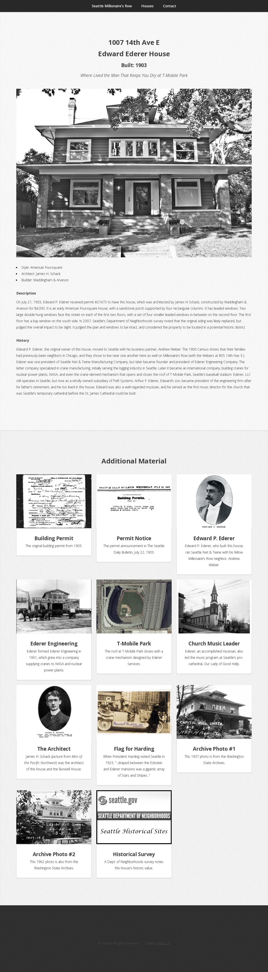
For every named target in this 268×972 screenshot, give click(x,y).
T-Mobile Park (134, 643)
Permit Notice (134, 538)
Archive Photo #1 (214, 748)
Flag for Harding (134, 748)
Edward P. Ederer (214, 538)
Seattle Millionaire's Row (112, 6)
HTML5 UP (163, 943)
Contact (169, 6)
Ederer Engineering (53, 643)
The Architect (54, 748)
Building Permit (54, 538)
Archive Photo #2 (54, 854)
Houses (147, 6)
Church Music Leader (214, 643)
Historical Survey (134, 854)
